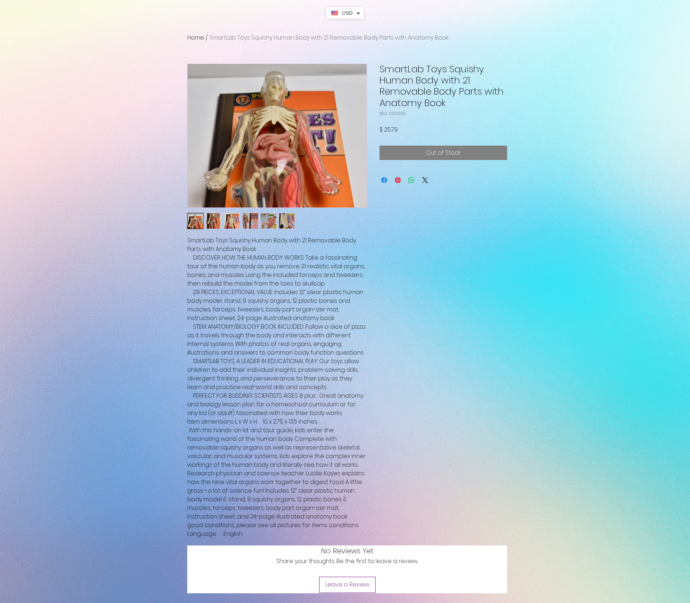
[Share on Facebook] (384, 180)
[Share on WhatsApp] (411, 180)
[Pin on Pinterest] (398, 180)
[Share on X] (425, 180)
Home (195, 37)
